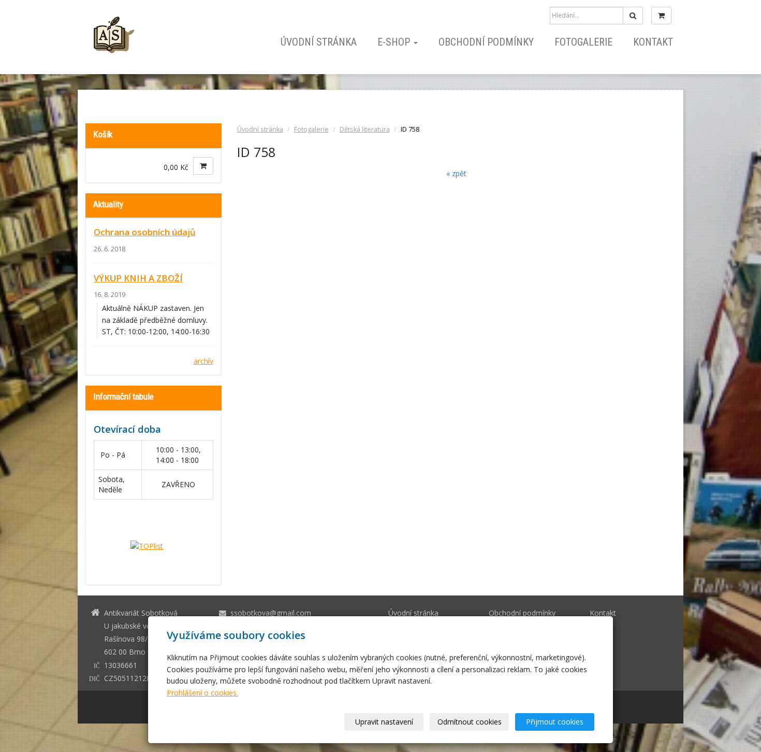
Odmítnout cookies (469, 722)
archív (203, 361)
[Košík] (661, 15)
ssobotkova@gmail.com (270, 613)
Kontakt (653, 42)
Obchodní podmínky (486, 42)
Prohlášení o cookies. (202, 693)
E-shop (395, 42)
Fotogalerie (583, 42)
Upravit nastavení (384, 722)
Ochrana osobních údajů (145, 232)
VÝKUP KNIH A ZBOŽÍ (138, 278)
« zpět (456, 173)
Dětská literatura (365, 129)
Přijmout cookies (554, 722)
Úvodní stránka (319, 42)
